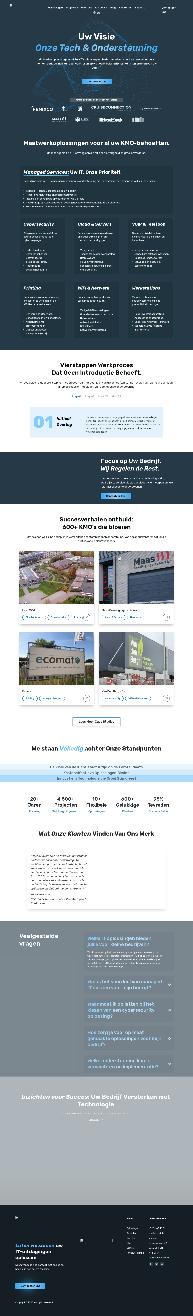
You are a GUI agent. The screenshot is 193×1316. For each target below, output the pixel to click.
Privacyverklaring (135, 1253)
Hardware (135, 617)
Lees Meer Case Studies (96, 721)
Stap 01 (76, 396)
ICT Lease (101, 8)
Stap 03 (103, 396)
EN (98, 12)
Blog (113, 8)
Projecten (72, 8)
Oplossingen (55, 8)
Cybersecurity (58, 617)
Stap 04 (116, 396)
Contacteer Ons (169, 9)
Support (140, 8)
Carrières (131, 1248)
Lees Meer (94, 1119)
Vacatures (125, 8)
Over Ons (86, 8)
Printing (78, 617)
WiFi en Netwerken (138, 698)
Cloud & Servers (34, 617)
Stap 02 (89, 396)
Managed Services (52, 698)
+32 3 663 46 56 (157, 1228)
